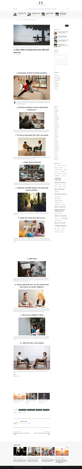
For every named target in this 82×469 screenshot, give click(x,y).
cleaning (65, 169)
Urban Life (56, 88)
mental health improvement (60, 210)
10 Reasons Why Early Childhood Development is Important (47, 460)
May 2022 (56, 139)
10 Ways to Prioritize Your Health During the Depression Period (20, 460)
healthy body (60, 189)
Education (56, 74)
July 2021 (56, 151)
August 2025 (56, 111)
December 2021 (57, 147)
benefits (59, 165)
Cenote (30, 467)
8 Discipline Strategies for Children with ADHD (21, 433)
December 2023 (57, 125)
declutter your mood (58, 173)
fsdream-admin (23, 421)
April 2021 (56, 156)
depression (57, 175)
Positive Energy (30, 47)
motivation (64, 218)
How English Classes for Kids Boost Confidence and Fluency (22, 13)
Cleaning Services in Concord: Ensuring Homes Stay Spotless (36, 13)
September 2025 (57, 110)
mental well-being (58, 213)
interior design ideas (59, 200)
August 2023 (56, 128)
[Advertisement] (31, 63)
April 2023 (56, 133)
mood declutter (57, 218)
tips (24, 412)
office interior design (58, 220)
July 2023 (56, 130)
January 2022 (56, 145)
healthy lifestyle (61, 194)
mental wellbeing (61, 216)
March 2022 (56, 142)
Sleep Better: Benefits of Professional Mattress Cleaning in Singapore (63, 14)
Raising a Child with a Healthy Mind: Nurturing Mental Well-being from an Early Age (31, 401)
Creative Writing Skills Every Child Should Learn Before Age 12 (50, 14)
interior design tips (58, 202)
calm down (64, 165)
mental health (60, 207)
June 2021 (56, 153)
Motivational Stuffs (24, 47)
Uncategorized (56, 86)
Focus (56, 186)
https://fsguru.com (24, 423)
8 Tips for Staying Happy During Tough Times (42, 433)
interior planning (57, 204)
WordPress (39, 467)
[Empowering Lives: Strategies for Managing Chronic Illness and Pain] (44, 396)
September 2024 (57, 119)
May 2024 (56, 122)
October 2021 (56, 150)
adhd (55, 165)
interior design (57, 198)
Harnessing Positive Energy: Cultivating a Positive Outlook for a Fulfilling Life (61, 461)
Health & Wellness (57, 77)
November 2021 (57, 148)
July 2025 (56, 113)
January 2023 (56, 134)
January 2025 (56, 116)
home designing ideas (58, 196)
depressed (65, 173)
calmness (56, 167)
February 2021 (57, 159)
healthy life (57, 191)
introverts (20, 412)
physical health (60, 223)
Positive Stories (36, 47)
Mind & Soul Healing (16, 47)
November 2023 (57, 127)
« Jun (55, 68)
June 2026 (56, 108)
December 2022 (57, 136)
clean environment (58, 169)
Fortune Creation (29, 457)
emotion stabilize (60, 182)
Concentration (62, 171)
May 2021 (56, 154)
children (60, 167)
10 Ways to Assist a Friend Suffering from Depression (32, 460)
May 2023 (56, 131)
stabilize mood (60, 225)
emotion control (58, 179)
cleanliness (56, 171)
